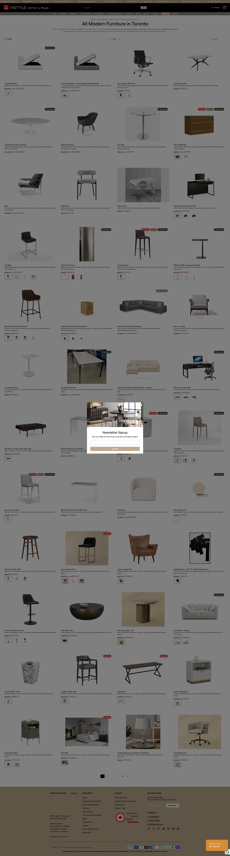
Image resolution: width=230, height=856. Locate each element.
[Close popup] (226, 842)
